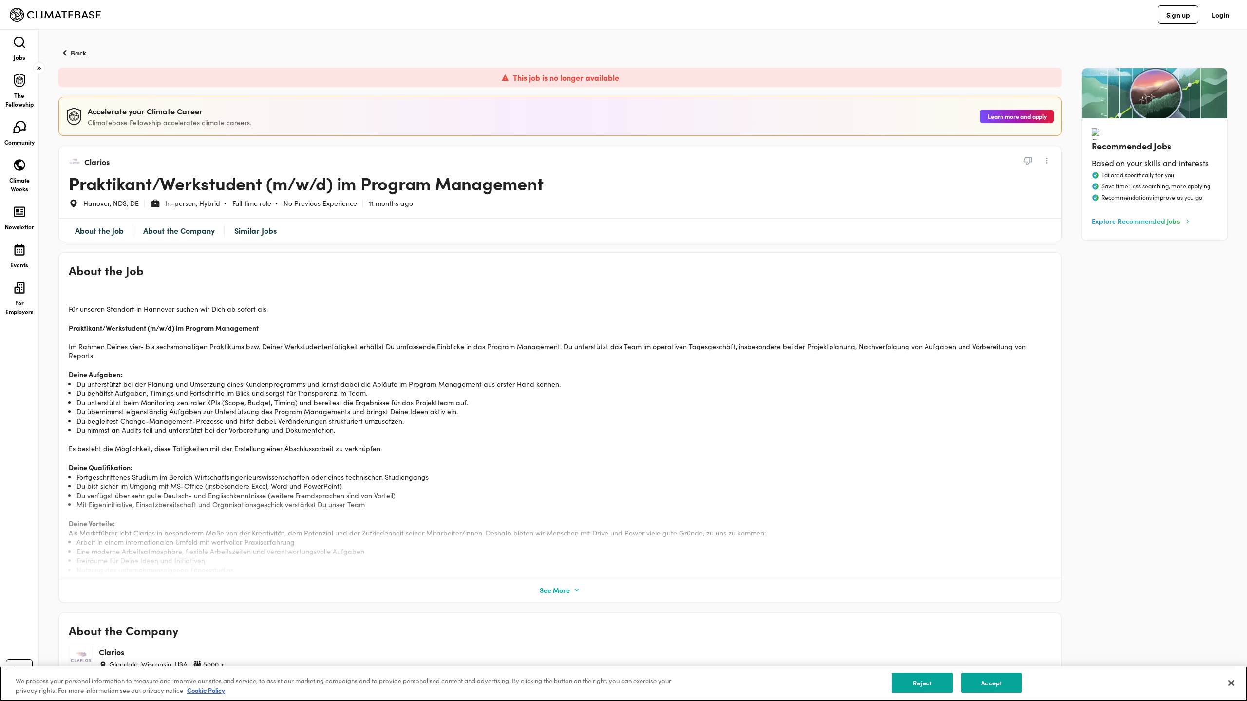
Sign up (1178, 14)
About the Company (179, 230)
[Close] (1231, 683)
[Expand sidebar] (39, 68)
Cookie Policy (206, 690)
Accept (991, 682)
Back (78, 52)
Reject (922, 682)
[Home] (55, 15)
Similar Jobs (255, 230)
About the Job (99, 230)
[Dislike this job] (1028, 160)
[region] (623, 683)
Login (1220, 14)
